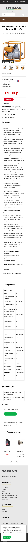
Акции (3, 509)
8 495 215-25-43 (6, 1)
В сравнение (6, 103)
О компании (5, 487)
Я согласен (7, 537)
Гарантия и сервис (6, 493)
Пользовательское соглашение (9, 497)
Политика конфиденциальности (9, 495)
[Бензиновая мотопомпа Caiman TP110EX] (14, 51)
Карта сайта (4, 511)
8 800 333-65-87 (6, 3)
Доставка (4, 489)
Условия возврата (6, 499)
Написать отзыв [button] (10, 414)
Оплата (3, 491)
